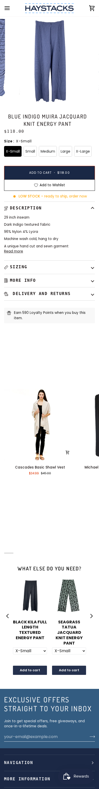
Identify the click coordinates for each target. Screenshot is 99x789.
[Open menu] (11, 8)
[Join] (91, 737)
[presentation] (7, 616)
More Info (23, 280)
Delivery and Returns (40, 293)
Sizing (18, 267)
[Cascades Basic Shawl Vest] (40, 425)
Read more (13, 251)
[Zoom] (16, 93)
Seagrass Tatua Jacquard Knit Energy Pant (69, 633)
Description (26, 208)
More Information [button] (27, 779)
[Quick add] (67, 452)
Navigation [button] (18, 762)
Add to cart (30, 670)
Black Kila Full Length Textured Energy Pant (30, 630)
